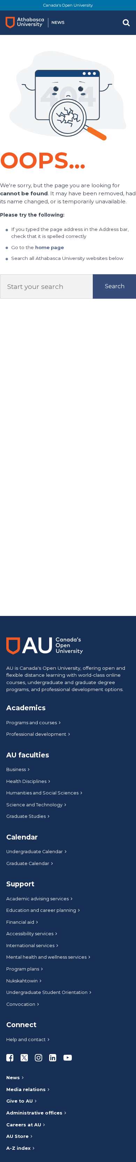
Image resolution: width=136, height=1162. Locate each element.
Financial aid (20, 922)
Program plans (22, 969)
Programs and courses (31, 722)
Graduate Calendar (27, 863)
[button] (126, 22)
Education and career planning (41, 910)
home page (49, 247)
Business (16, 769)
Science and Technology (34, 804)
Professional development (36, 734)
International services (30, 945)
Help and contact (26, 1039)
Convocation (20, 1004)
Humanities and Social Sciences (42, 793)
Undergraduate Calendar (34, 851)
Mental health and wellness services (46, 957)
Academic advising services (37, 898)
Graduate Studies (26, 816)
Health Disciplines (26, 781)
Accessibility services (29, 933)
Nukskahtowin (22, 980)
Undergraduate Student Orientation (47, 992)
